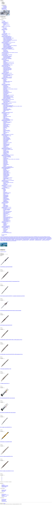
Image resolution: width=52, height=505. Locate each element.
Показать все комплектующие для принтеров (8, 167)
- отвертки (43, 239)
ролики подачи (5, 163)
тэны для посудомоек (6, 70)
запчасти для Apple (4, 29)
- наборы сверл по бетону (38, 239)
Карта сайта (3, 491)
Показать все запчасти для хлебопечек (7, 103)
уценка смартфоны (5, 176)
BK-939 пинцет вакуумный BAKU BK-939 (6, 441)
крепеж (4, 210)
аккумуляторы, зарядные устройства (8, 149)
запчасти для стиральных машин (6, 84)
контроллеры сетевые (6, 193)
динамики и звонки (5, 150)
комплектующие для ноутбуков (6, 120)
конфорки (4, 61)
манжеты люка (5, 89)
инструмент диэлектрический (7, 208)
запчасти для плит (4, 59)
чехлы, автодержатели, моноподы (7, 177)
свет (3, 25)
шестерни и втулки (5, 51)
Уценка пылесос (5, 76)
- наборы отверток (31, 239)
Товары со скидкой (4, 496)
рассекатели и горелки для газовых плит (8, 63)
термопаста (4, 223)
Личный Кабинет (4, 499)
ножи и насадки (5, 50)
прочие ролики (5, 160)
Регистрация (5, 6)
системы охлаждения (6, 132)
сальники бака (5, 94)
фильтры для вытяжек (6, 41)
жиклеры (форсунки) (6, 60)
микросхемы (5, 127)
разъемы (4, 131)
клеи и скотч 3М (5, 229)
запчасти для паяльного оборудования (8, 182)
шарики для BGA (5, 206)
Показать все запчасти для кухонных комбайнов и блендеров (10, 52)
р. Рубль (3, 3)
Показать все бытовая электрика (6, 26)
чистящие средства (5, 147)
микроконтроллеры (5, 194)
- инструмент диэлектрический (34, 238)
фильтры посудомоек (6, 71)
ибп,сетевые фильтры (6, 139)
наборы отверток (5, 213)
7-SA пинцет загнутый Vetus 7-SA (4, 383)
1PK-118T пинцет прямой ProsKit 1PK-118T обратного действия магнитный (10, 310)
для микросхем (5, 187)
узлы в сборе (5, 165)
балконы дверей (5, 104)
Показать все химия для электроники (6, 232)
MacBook (4, 31)
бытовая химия (5, 79)
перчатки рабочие (5, 215)
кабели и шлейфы (5, 140)
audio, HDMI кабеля (5, 168)
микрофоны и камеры (6, 174)
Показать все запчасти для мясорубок (7, 58)
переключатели (5, 62)
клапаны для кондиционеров (7, 38)
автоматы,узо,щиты (5, 23)
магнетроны (5, 80)
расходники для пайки (21, 238)
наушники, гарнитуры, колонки (7, 142)
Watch (4, 32)
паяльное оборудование (8, 238)
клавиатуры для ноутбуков (6, 124)
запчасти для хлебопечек (48, 237)
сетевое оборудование (6, 144)
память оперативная (6, 198)
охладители (4, 230)
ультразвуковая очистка (6, 219)
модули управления (5, 90)
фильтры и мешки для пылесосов (7, 77)
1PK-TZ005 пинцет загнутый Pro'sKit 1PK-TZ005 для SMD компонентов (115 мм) (11, 354)
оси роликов (5, 157)
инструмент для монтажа (6, 209)
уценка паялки (5, 184)
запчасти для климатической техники (7, 36)
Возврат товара (4, 490)
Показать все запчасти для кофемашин (7, 48)
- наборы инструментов (25, 239)
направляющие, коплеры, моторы (7, 81)
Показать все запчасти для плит (6, 65)
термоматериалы (4, 222)
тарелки (4, 83)
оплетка (4, 203)
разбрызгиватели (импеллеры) (7, 69)
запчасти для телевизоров (6, 138)
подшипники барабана (6, 91)
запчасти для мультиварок (3, 237)
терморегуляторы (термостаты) (7, 109)
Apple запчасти (5, 121)
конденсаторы (5, 88)
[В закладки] (3, 329)
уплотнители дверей (6, 110)
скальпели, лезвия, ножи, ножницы (8, 217)
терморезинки (5, 224)
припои (4, 204)
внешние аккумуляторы (6, 170)
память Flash (5, 197)
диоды (4, 191)
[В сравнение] (4, 329)
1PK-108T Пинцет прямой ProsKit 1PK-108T (6, 266)
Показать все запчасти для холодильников (7, 112)
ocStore (4, 503)
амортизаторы (5, 85)
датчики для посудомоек (6, 67)
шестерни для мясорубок (6, 57)
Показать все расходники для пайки (6, 207)
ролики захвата (5, 161)
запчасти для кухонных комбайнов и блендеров (43, 236)
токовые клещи (5, 117)
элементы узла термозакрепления (7, 166)
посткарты (4, 129)
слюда (4, 82)
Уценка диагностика (6, 118)
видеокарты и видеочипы (6, 122)
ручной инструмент (4, 234)
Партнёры (3, 495)
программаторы (13, 238)
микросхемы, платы (6, 152)
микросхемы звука (5, 195)
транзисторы (5, 200)
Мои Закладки (4, 500)
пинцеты (3, 235)
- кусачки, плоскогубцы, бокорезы (9, 239)
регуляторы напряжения (6, 199)
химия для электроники (13, 240)
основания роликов (5, 158)
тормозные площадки (6, 164)
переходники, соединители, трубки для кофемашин (10, 45)
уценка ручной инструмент (6, 220)
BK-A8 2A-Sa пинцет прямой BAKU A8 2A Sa (6, 456)
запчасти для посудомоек (5, 66)
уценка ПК (4, 146)
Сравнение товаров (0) (3, 251)
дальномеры (5, 113)
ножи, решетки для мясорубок (7, 56)
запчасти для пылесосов (5, 73)
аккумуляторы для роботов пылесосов (8, 74)
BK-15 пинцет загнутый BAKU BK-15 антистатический (7, 412)
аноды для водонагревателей (7, 37)
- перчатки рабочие (48, 239)
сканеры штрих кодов (6, 145)
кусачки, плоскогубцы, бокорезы (7, 211)
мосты (4, 128)
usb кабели (4, 169)
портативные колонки (6, 175)
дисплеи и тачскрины (6, 151)
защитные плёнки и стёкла (6, 172)
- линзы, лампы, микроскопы (18, 239)
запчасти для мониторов (6, 137)
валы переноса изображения (7, 156)
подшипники (5, 159)
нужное (4, 21)
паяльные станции (5, 183)
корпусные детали (5, 125)
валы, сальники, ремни (6, 101)
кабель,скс (4, 24)
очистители (4, 231)
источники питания (5, 114)
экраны (4, 179)
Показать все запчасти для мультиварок (7, 54)
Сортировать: (2, 253)
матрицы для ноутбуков (6, 126)
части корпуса (5, 153)
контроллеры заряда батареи (7, 192)
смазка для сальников (6, 95)
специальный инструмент (6, 218)
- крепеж (3, 239)
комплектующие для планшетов (6, 148)
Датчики (4, 190)
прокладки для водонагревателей (7, 39)
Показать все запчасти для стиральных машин (8, 99)
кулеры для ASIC (5, 35)
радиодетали (3, 188)
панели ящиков (5, 107)
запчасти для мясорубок (5, 55)
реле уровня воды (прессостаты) (7, 92)
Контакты (3, 484)
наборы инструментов (6, 212)
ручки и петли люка (6, 93)
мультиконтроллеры (6, 196)
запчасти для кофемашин (5, 42)
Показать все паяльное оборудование (6, 185)
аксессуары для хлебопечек (6, 100)
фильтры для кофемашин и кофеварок (8, 47)
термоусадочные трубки (6, 225)
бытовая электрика (5, 236)
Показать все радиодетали (5, 202)
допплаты (4, 123)
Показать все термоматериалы (6, 226)
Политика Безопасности (5, 486)
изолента (4, 228)
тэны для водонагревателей (7, 40)
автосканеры (5, 27)
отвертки (4, 214)
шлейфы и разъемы (5, 154)
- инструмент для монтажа (42, 238)
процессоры (4, 143)
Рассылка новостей (4, 501)
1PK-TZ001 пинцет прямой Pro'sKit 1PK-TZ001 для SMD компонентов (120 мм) (11, 339)
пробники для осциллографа (7, 116)
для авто (9, 236)
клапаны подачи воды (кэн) (7, 87)
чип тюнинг (5, 28)
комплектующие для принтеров (6, 155)
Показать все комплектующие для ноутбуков (7, 134)
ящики (4, 111)
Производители (4, 494)
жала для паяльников (6, 181)
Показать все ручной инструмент (6, 221)
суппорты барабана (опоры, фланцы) (8, 96)
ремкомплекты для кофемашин (7, 46)
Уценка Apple (5, 33)
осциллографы (5, 115)
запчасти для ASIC (4, 34)
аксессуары (3, 20)
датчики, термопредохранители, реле (8, 105)
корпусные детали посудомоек (7, 68)
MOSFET (4, 189)
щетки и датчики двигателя (7, 98)
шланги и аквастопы (6, 72)
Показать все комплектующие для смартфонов (8, 180)
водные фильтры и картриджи (7, 43)
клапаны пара (5, 53)
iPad (3, 30)
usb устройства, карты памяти (7, 135)
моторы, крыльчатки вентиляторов (7, 106)
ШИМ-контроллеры (6, 201)
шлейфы (4, 133)
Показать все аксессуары (5, 22)
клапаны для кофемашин (6, 44)
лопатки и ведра (5, 102)
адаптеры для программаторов (7, 186)
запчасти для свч (4, 78)
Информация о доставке (5, 485)
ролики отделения (5, 162)
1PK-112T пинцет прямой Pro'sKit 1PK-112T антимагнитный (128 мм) (9, 281)
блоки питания (5, 136)
